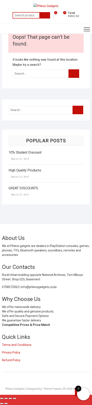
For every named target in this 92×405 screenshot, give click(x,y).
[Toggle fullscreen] (6, 398)
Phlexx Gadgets (14, 388)
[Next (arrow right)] (6, 403)
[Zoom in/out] (1, 398)
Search (44, 15)
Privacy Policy (11, 352)
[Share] (10, 398)
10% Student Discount (25, 152)
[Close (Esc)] (14, 398)
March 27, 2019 (19, 159)
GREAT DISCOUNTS (23, 188)
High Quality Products (25, 170)
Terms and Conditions (16, 345)
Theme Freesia (52, 388)
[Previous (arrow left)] (1, 403)
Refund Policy (11, 360)
